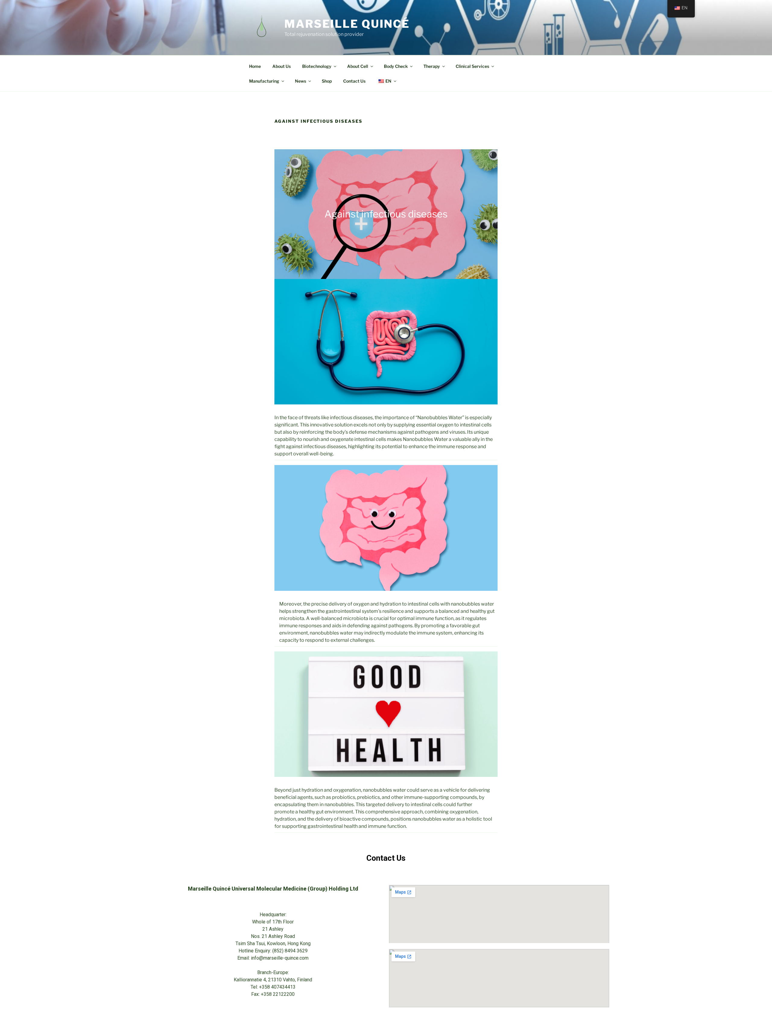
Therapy (431, 66)
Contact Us (354, 81)
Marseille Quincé (347, 23)
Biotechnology (316, 66)
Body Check (396, 66)
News (300, 81)
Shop (327, 81)
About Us (281, 66)
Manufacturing (264, 81)
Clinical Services (472, 66)
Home (255, 66)
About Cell (357, 66)
